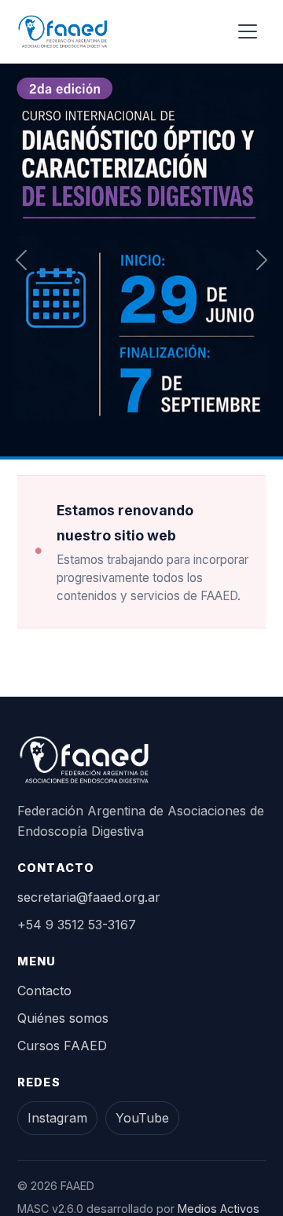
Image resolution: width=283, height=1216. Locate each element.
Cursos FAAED (62, 1045)
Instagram (57, 1118)
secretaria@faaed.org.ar (88, 897)
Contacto (44, 990)
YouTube (142, 1118)
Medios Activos (218, 1208)
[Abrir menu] (248, 31)
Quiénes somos (62, 1018)
